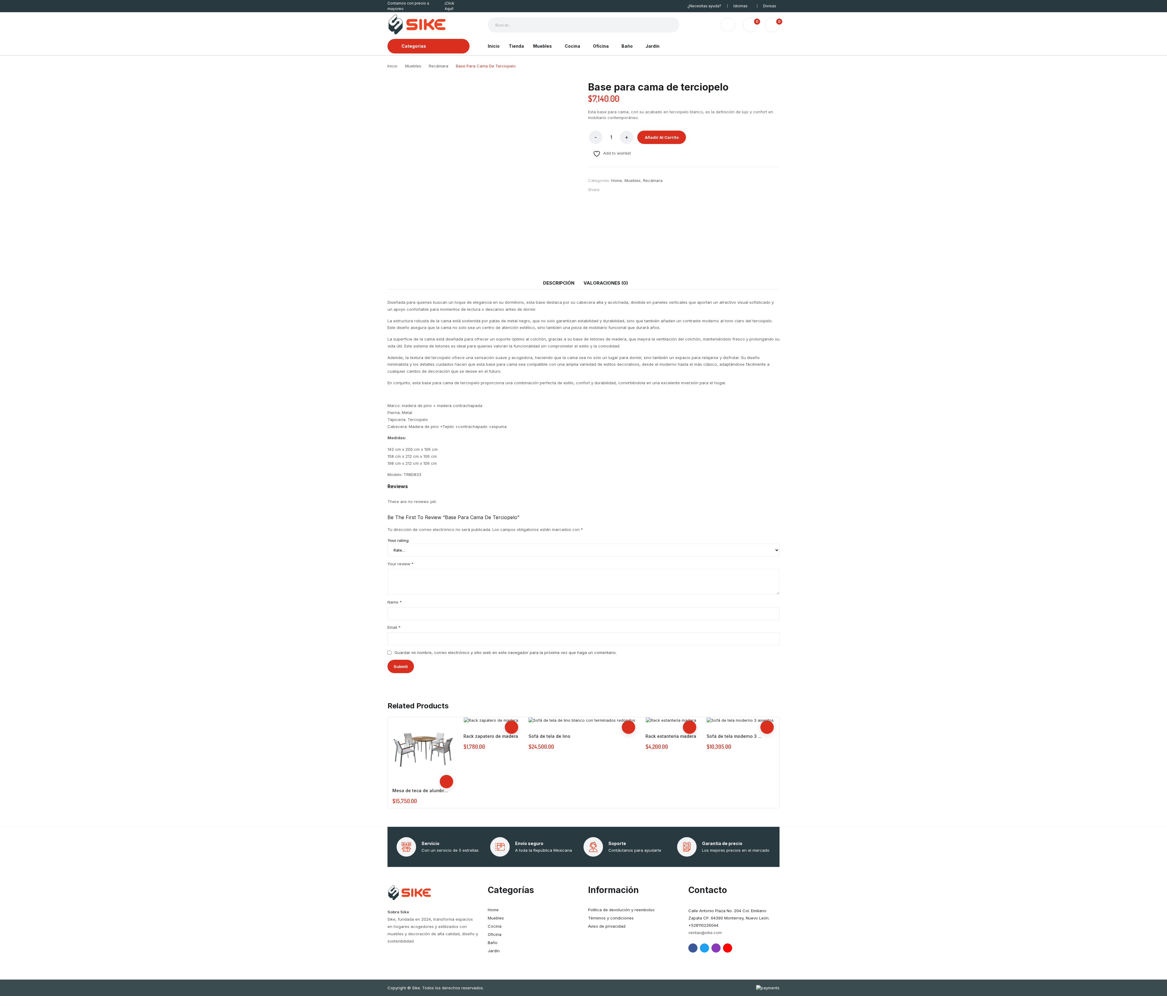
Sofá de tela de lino (549, 736)
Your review (400, 563)
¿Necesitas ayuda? (704, 6)
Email (394, 627)
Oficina (494, 934)
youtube (727, 948)
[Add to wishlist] (446, 755)
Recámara (653, 180)
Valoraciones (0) (606, 283)
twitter (704, 948)
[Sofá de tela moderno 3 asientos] (740, 720)
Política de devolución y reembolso (621, 909)
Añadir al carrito (662, 137)
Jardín (494, 950)
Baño (492, 942)
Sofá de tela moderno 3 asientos (735, 736)
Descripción (558, 283)
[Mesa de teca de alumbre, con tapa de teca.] (422, 747)
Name (394, 602)
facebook (692, 948)
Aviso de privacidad (606, 926)
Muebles (633, 180)
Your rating (398, 540)
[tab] (558, 283)
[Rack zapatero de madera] (491, 720)
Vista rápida (446, 768)
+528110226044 (703, 925)
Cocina (494, 926)
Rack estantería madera (670, 736)
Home (616, 180)
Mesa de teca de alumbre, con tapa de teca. (421, 790)
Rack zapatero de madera (490, 736)
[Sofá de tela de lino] (581, 720)
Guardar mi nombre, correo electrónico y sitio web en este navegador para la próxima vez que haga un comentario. (505, 652)
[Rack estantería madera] (671, 720)
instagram (716, 948)
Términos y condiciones (611, 918)
